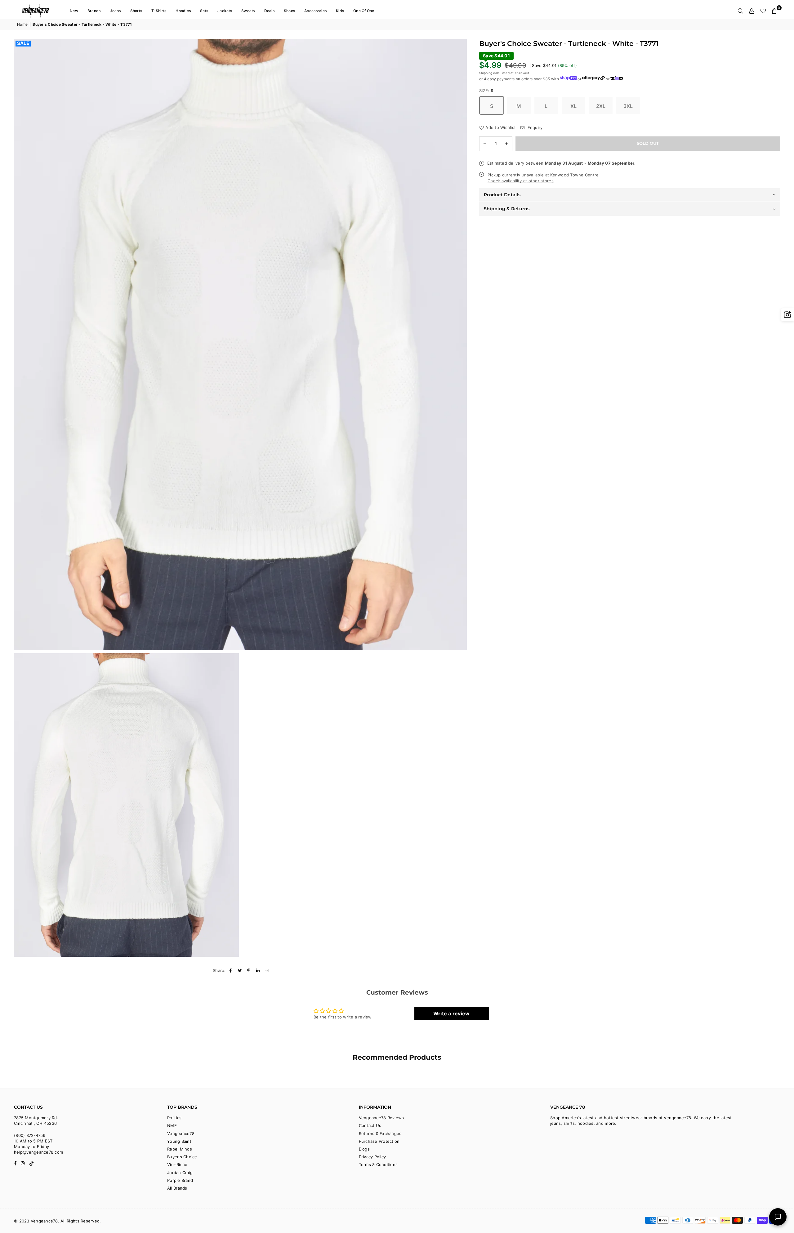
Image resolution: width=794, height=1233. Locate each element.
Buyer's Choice (182, 1156)
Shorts (136, 10)
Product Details (502, 194)
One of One (363, 10)
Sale (23, 43)
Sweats (248, 10)
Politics (174, 1117)
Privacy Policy (372, 1156)
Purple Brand (180, 1180)
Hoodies (183, 10)
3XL (628, 106)
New (74, 10)
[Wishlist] (763, 10)
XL (573, 106)
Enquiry (534, 127)
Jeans (115, 10)
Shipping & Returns (507, 208)
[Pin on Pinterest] (249, 970)
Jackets (224, 10)
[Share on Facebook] (231, 970)
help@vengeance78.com (38, 1152)
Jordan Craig (180, 1172)
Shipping (485, 73)
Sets (204, 10)
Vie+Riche (177, 1164)
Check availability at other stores (521, 180)
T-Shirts (158, 10)
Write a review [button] (451, 1013)
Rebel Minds (179, 1149)
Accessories (315, 10)
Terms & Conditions (378, 1164)
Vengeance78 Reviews (381, 1117)
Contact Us (370, 1125)
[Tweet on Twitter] (240, 970)
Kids (340, 10)
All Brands (177, 1188)
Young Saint (179, 1141)
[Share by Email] (267, 970)
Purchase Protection (379, 1141)
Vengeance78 (180, 1133)
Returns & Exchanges (380, 1133)
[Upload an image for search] (787, 314)
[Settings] (751, 10)
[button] (774, 10)
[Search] (740, 10)
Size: (486, 90)
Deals (269, 10)
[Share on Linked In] (258, 970)
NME (172, 1125)
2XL (601, 106)
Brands (94, 10)
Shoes (289, 10)
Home (22, 24)
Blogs (364, 1149)
